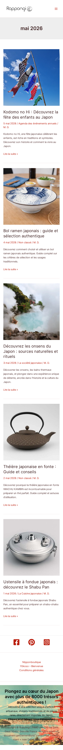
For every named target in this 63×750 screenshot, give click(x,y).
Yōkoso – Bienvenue (31, 666)
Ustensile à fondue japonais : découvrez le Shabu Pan (30, 584)
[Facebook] (16, 642)
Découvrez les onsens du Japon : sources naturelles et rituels (30, 351)
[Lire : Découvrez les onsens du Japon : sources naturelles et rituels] (31, 311)
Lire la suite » (10, 153)
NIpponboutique (31, 662)
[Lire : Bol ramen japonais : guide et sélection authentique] (31, 196)
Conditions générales (31, 670)
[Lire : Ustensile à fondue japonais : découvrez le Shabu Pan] (31, 547)
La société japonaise (30, 362)
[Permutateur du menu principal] (56, 8)
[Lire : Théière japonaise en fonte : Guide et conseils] (31, 431)
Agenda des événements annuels (37, 123)
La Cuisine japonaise (29, 593)
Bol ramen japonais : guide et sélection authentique (30, 233)
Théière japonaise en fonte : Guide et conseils (29, 469)
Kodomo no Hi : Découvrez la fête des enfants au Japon (30, 114)
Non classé (24, 242)
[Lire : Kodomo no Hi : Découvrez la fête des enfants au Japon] (31, 77)
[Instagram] (46, 642)
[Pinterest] (31, 642)
